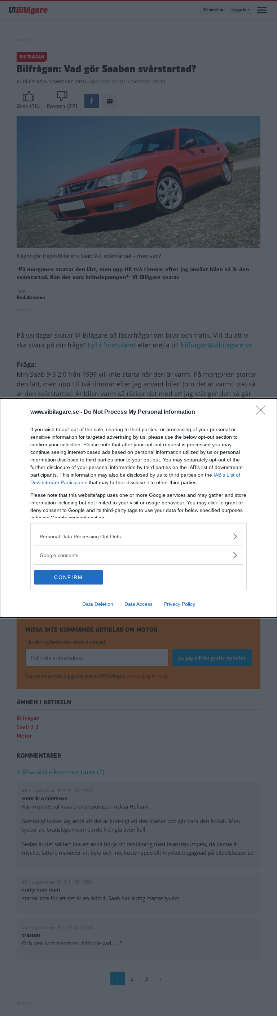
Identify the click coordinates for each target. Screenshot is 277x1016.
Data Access (138, 604)
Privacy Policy (179, 604)
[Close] (263, 412)
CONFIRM (68, 577)
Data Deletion (97, 604)
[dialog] (138, 508)
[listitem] (138, 536)
